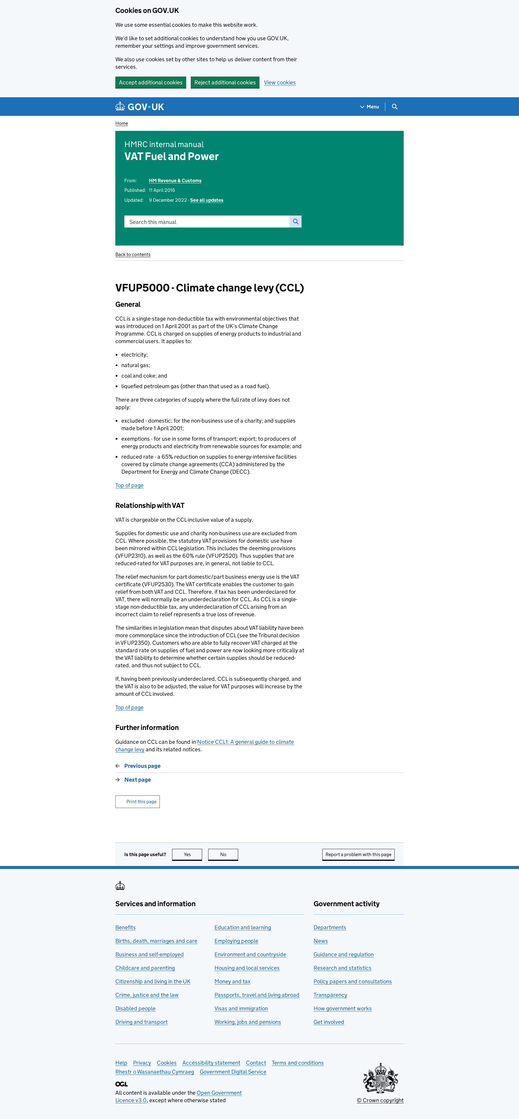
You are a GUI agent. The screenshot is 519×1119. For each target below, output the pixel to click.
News (321, 940)
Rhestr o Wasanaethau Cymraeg (154, 1071)
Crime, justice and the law (147, 994)
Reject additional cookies (225, 82)
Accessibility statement (211, 1062)
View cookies (280, 82)
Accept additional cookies (151, 82)
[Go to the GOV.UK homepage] (139, 106)
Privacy (142, 1062)
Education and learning (242, 927)
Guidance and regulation (344, 954)
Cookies (167, 1062)
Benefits (125, 927)
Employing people (236, 940)
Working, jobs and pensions (247, 1021)
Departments (330, 927)
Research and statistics (343, 967)
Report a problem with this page (358, 854)
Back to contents (132, 254)
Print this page (141, 801)
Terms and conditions (298, 1062)
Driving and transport (141, 1021)
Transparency (330, 994)
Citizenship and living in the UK (152, 981)
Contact (256, 1062)
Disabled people (135, 1008)
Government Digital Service (233, 1071)
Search (296, 222)
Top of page (129, 485)
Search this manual (152, 222)
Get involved (329, 1021)
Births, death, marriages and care (156, 940)
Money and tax (232, 981)
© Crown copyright (380, 1100)
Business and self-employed (149, 954)
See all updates (206, 200)
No (229, 854)
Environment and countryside (250, 954)
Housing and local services (247, 967)
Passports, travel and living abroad (256, 994)
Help (121, 1062)
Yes (193, 854)
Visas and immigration (241, 1008)
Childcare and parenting (145, 967)
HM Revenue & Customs (175, 180)
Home (121, 123)
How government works (343, 1008)
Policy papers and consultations (353, 981)
